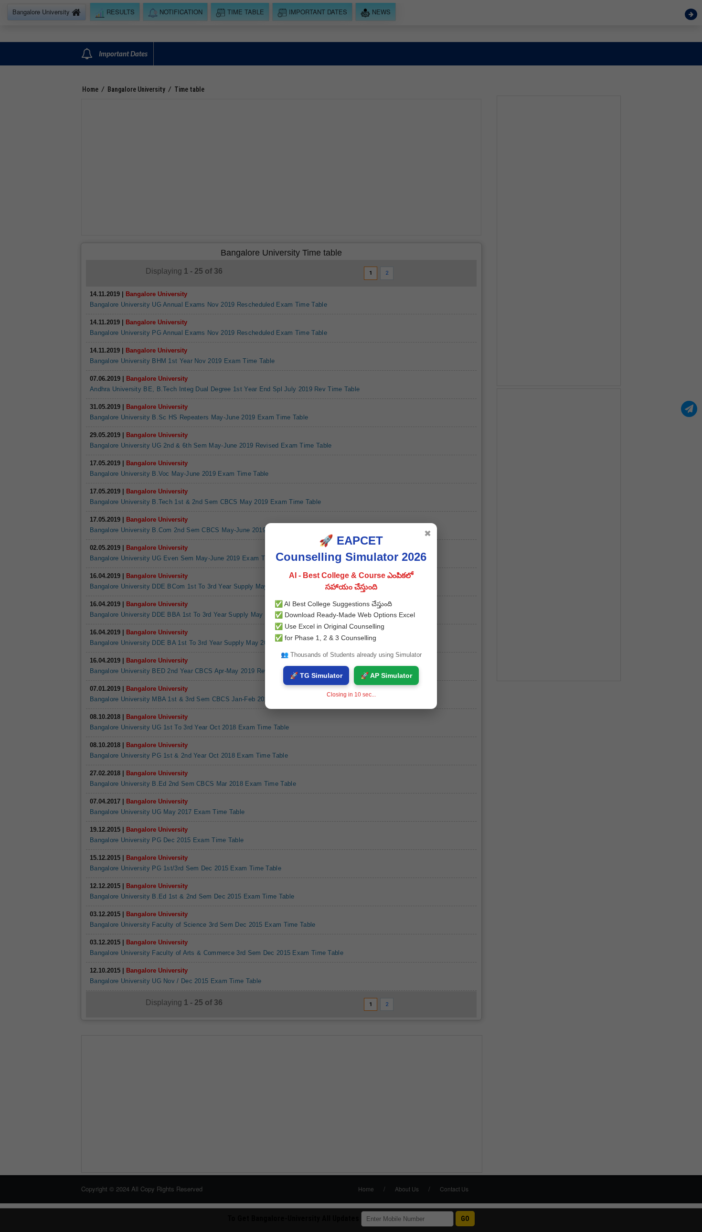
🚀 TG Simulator (316, 675)
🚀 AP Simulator (386, 675)
